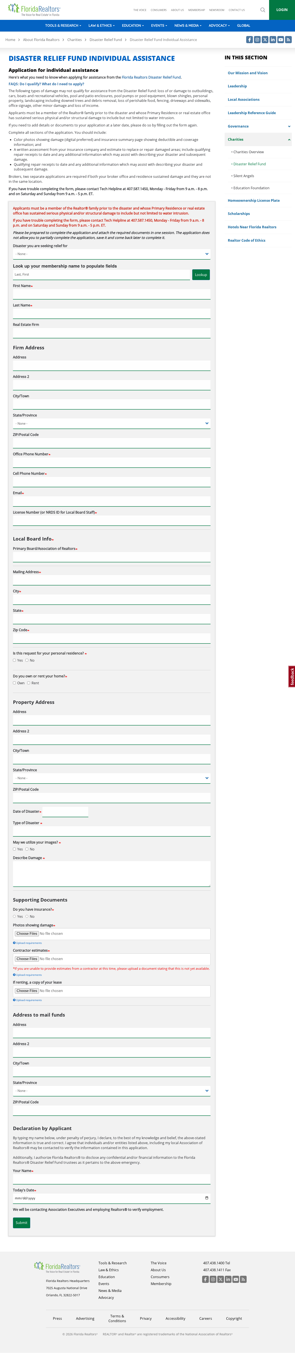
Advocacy (218, 25)
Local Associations (244, 99)
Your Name (22, 1170)
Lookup (201, 274)
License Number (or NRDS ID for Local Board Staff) (54, 512)
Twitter (265, 39)
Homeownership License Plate (254, 200)
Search (262, 13)
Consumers (159, 10)
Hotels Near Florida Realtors (252, 227)
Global (243, 25)
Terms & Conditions (117, 1318)
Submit (21, 1222)
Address (19, 357)
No (32, 660)
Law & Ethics (100, 25)
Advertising (85, 1318)
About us (177, 10)
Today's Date (23, 1190)
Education (131, 25)
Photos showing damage (33, 925)
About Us (158, 1270)
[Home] (35, 9)
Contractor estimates (30, 950)
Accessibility (175, 1318)
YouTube (280, 39)
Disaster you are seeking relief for (40, 245)
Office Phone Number (30, 454)
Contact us (237, 10)
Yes (20, 660)
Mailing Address (26, 571)
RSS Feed (288, 39)
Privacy (146, 1318)
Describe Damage (28, 857)
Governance (238, 126)
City (16, 591)
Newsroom (216, 10)
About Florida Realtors (41, 39)
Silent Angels (242, 175)
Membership (196, 10)
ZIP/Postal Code (26, 434)
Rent (35, 683)
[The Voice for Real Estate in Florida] (63, 1266)
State (17, 610)
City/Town (21, 396)
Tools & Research (61, 25)
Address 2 (21, 376)
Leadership (237, 86)
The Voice (139, 10)
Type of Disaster (26, 822)
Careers (205, 1318)
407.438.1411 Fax (217, 1270)
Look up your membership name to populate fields (65, 266)
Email (17, 492)
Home (10, 39)
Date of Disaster (26, 811)
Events (157, 25)
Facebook (249, 39)
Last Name (21, 305)
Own (21, 683)
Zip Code (20, 630)
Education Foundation (250, 188)
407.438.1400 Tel (216, 1263)
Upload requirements (29, 943)
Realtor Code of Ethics (246, 240)
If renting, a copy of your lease (37, 982)
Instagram (257, 39)
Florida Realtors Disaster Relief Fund (151, 77)
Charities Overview (247, 152)
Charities (74, 39)
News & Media (186, 25)
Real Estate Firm (26, 324)
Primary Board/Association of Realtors (44, 548)
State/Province (25, 415)
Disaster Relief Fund (106, 39)
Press (57, 1318)
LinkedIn (273, 39)
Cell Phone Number (29, 473)
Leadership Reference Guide (252, 112)
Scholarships (239, 213)
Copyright (234, 1318)
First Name (22, 285)
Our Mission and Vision (248, 73)
